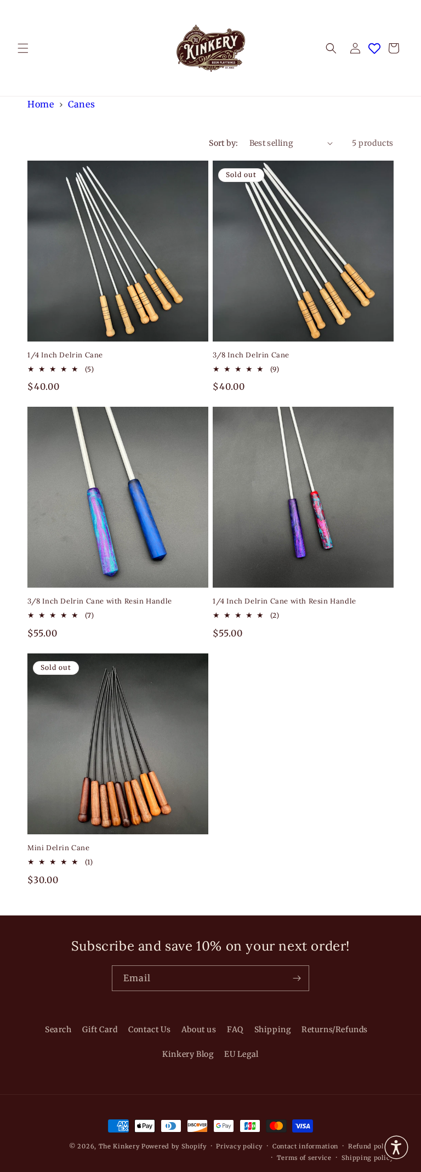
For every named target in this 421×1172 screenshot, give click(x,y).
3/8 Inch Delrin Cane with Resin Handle (99, 601)
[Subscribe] (297, 978)
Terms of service (304, 1158)
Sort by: (223, 143)
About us (199, 1029)
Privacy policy (239, 1146)
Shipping (272, 1029)
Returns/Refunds (334, 1029)
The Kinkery (119, 1146)
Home (40, 104)
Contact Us (149, 1029)
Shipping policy (368, 1158)
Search (58, 1029)
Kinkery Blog (187, 1054)
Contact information (305, 1146)
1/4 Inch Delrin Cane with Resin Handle (284, 601)
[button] (23, 48)
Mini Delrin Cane (58, 848)
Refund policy (371, 1146)
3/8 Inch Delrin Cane (251, 355)
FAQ (235, 1029)
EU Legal (241, 1054)
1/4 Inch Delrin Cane (65, 355)
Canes (81, 104)
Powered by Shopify (174, 1146)
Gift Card (99, 1029)
